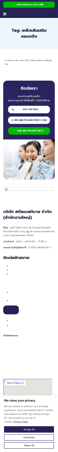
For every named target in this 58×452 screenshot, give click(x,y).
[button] (52, 13)
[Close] (56, 397)
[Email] (12, 320)
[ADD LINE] (11, 310)
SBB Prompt (10, 358)
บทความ (7, 362)
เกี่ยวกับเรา (9, 347)
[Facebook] (12, 325)
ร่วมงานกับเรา (13, 370)
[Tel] (12, 300)
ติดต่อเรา (8, 366)
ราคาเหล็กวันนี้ (11, 374)
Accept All (29, 429)
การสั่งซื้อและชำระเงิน (15, 350)
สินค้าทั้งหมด (10, 354)
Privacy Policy (21, 421)
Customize (29, 437)
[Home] (4, 14)
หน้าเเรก (7, 343)
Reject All (29, 445)
